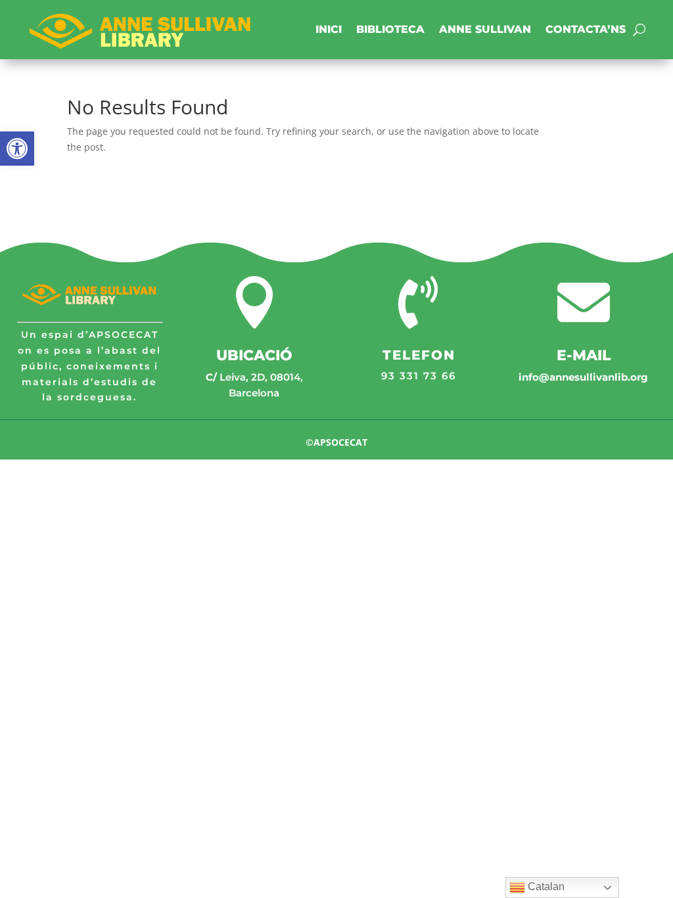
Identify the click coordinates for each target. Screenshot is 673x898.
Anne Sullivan (485, 29)
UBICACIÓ (254, 355)
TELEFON (419, 355)
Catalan (545, 886)
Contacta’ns (585, 29)
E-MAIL (584, 355)
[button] (17, 148)
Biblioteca (390, 29)
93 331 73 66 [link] (418, 375)
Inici (328, 29)
